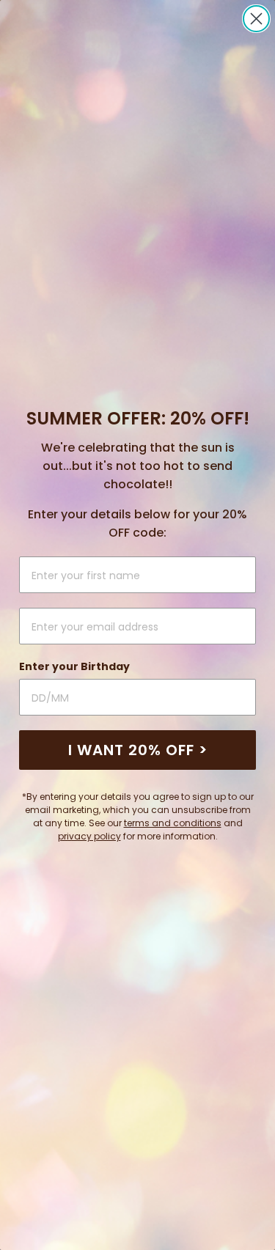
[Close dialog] (256, 19)
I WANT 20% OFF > (138, 750)
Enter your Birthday (74, 666)
